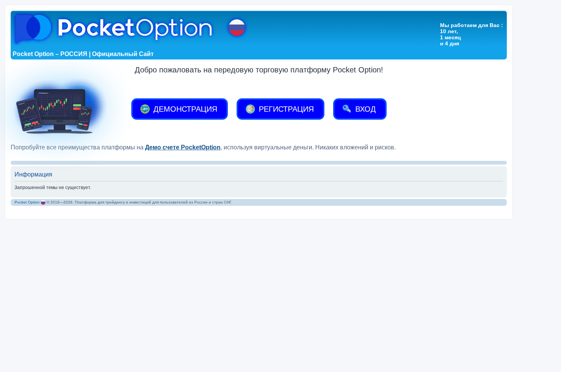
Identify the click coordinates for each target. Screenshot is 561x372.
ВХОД (364, 109)
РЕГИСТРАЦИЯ (285, 109)
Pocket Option (27, 202)
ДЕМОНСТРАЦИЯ (184, 109)
